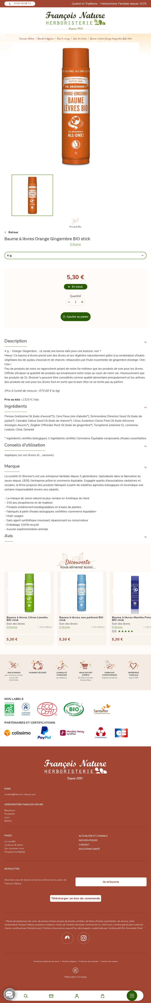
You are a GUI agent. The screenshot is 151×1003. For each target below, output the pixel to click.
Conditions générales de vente (46, 961)
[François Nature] (75, 20)
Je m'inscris (111, 882)
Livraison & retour (13, 845)
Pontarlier (9, 814)
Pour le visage (63, 39)
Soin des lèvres (80, 39)
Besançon (9, 810)
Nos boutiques (88, 840)
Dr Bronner (75, 244)
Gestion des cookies (109, 961)
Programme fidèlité (14, 852)
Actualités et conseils (93, 836)
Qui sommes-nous (14, 848)
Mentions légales (69, 961)
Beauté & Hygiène (46, 39)
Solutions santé (89, 849)
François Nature (26, 39)
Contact (84, 844)
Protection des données (89, 961)
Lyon (7, 817)
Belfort (8, 821)
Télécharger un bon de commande (75, 898)
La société (9, 841)
